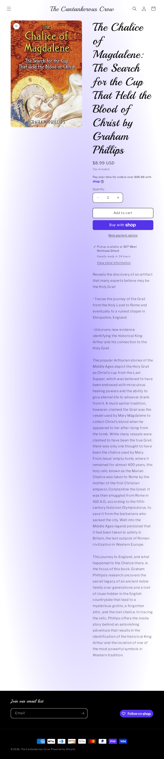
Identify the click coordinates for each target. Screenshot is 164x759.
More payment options (123, 235)
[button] (9, 8)
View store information (114, 263)
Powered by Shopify (63, 749)
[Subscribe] (82, 713)
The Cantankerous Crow (35, 749)
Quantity (98, 189)
